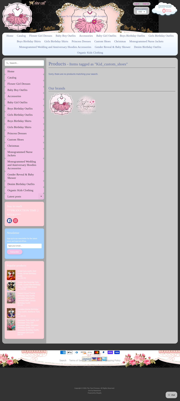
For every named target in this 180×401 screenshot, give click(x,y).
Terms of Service (77, 360)
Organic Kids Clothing (90, 52)
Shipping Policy (113, 360)
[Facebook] (9, 220)
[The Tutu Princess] (17, 16)
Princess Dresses (81, 41)
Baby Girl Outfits (106, 35)
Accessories (86, 35)
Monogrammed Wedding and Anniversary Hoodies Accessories (55, 46)
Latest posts (25, 197)
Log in (136, 4)
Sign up (146, 4)
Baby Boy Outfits (66, 35)
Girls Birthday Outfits (161, 35)
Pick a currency (141, 9)
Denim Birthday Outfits (147, 46)
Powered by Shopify (94, 393)
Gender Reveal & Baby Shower (112, 46)
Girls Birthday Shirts (56, 41)
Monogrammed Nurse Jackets (146, 41)
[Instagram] (15, 220)
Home (9, 35)
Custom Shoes (102, 41)
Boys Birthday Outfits (132, 35)
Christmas (120, 41)
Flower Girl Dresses (40, 35)
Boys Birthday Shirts (29, 41)
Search (62, 360)
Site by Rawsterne (94, 391)
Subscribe (14, 252)
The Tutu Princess (93, 388)
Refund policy (95, 360)
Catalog (21, 35)
